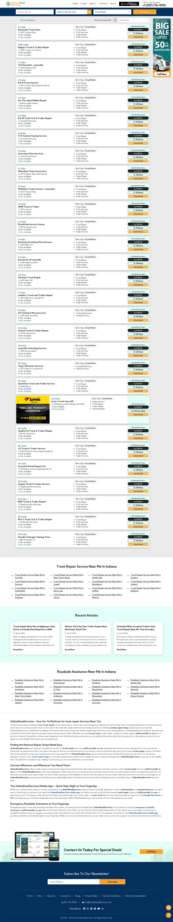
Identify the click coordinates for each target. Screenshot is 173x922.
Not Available (25, 37)
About (92, 4)
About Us (51, 896)
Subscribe (112, 881)
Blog (113, 4)
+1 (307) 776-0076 (154, 4)
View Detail (138, 37)
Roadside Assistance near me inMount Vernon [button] (145, 694)
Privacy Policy (91, 896)
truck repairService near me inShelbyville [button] (107, 576)
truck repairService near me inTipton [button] (68, 596)
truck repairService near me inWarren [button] (107, 596)
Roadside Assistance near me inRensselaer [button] (106, 694)
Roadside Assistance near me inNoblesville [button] (145, 681)
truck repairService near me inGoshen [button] (146, 576)
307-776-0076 (70, 902)
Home (75, 4)
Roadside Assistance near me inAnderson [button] (67, 694)
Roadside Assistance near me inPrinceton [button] (67, 701)
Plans (40, 896)
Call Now (151, 851)
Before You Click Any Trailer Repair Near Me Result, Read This (86, 628)
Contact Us (65, 896)
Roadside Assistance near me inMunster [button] (145, 688)
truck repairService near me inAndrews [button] (30, 596)
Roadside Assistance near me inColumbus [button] (29, 688)
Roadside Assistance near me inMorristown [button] (106, 688)
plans (84, 4)
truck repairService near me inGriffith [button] (107, 589)
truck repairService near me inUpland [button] (146, 582)
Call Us (139, 29)
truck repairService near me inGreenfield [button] (30, 589)
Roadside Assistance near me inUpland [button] (29, 701)
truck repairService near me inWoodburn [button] (107, 582)
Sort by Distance (27, 20)
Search (146, 12)
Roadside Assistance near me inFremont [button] (29, 681)
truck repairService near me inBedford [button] (146, 589)
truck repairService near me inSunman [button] (30, 582)
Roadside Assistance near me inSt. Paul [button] (67, 688)
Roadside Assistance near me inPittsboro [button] (106, 681)
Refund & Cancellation (135, 896)
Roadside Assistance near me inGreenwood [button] (67, 681)
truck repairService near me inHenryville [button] (68, 589)
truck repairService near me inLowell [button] (68, 582)
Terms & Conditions (111, 896)
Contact (103, 4)
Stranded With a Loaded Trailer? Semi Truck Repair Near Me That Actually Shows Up (136, 628)
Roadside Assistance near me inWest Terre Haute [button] (29, 694)
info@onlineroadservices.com (97, 902)
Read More (18, 649)
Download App (130, 4)
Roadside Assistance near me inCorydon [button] (106, 701)
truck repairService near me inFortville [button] (30, 576)
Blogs (77, 896)
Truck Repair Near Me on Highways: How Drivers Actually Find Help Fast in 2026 (34, 628)
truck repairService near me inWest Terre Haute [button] (68, 576)
